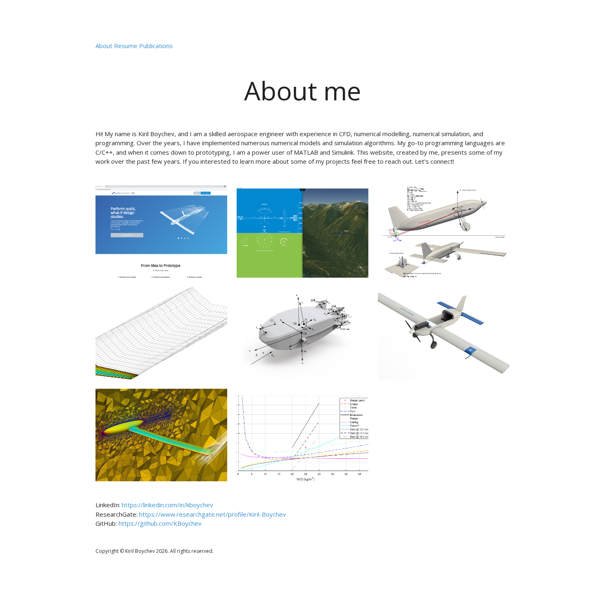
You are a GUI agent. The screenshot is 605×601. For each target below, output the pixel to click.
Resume (125, 46)
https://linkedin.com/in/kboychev (167, 505)
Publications (156, 46)
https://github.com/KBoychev (160, 523)
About (103, 46)
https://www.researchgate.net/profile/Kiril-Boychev (212, 514)
